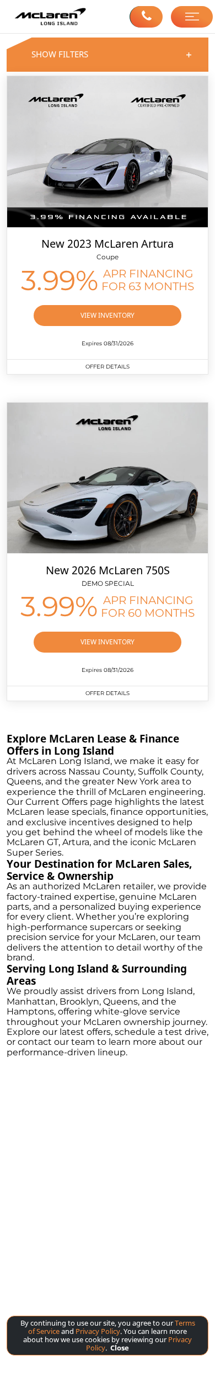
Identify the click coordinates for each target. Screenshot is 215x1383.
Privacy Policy (97, 1331)
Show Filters (111, 54)
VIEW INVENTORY (107, 315)
